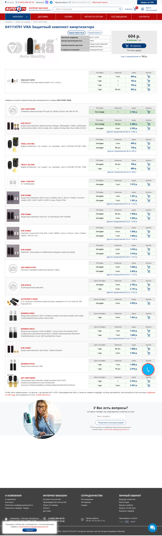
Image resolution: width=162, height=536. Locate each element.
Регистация (124, 502)
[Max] (46, 3)
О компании (10, 499)
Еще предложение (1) (122, 338)
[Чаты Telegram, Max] (152, 527)
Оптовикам (86, 502)
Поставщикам (119, 16)
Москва (10, 2)
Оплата (68, 16)
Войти (148, 8)
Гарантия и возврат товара (17, 508)
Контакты (144, 16)
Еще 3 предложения (134, 56)
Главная (8, 22)
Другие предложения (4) (122, 172)
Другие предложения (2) (122, 221)
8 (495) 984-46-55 (26, 2)
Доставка (43, 16)
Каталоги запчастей (52, 499)
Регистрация (151, 10)
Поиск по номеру (50, 505)
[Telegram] (52, 3)
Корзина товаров (126, 511)
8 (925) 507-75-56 (56, 521)
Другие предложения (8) (122, 131)
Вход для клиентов (127, 499)
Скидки (84, 505)
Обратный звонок (100, 2)
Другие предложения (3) (122, 239)
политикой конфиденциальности (116, 429)
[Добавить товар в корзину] (149, 76)
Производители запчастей (54, 502)
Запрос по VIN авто (127, 508)
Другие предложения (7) (122, 204)
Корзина (129, 9)
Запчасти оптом (93, 16)
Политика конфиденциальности (19, 505)
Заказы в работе (126, 505)
